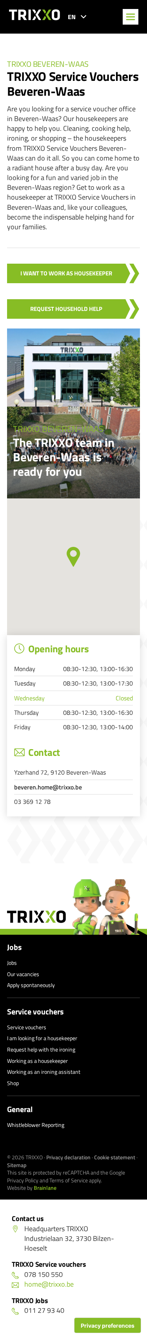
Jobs (14, 947)
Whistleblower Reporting (35, 1125)
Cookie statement (114, 1157)
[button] (73, 557)
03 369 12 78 (32, 801)
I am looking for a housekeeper (42, 1038)
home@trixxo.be (49, 1284)
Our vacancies (23, 974)
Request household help (66, 308)
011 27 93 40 (44, 1310)
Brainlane (45, 1188)
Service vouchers (35, 1011)
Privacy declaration (68, 1157)
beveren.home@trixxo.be (48, 787)
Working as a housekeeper (37, 1061)
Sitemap (17, 1165)
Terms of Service (68, 1180)
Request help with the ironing (41, 1049)
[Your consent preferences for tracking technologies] (107, 1325)
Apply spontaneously (31, 985)
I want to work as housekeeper (66, 273)
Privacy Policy (22, 1180)
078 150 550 (43, 1274)
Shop (13, 1083)
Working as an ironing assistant (43, 1072)
